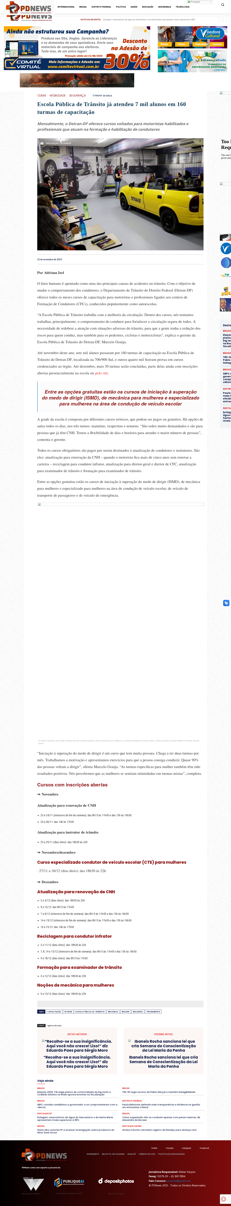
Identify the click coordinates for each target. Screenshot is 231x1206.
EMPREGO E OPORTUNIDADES (69, 1074)
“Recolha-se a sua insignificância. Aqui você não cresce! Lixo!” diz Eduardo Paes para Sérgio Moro (77, 1062)
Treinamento (153, 1012)
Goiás (85, 1077)
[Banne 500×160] (192, 61)
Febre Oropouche (60, 1077)
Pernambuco (71, 1082)
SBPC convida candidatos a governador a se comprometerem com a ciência (77, 1106)
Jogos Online (144, 1077)
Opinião (178, 1080)
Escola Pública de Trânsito (90, 1012)
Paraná (58, 1082)
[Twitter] (148, 1148)
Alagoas (73, 1065)
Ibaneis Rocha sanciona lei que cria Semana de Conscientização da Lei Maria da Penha (163, 1062)
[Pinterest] (193, 259)
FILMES (75, 1077)
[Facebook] (179, 259)
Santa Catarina (80, 1085)
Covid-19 (109, 1068)
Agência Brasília (54, 1025)
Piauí (83, 1082)
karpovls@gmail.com (178, 1181)
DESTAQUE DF (73, 1071)
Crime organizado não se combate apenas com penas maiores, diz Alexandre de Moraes (161, 1119)
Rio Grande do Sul (50, 1085)
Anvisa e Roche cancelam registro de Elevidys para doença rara (159, 1130)
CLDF (141, 1065)
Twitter (154, 1148)
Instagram (186, 1148)
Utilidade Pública (183, 1088)
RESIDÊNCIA (181, 1082)
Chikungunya (129, 1065)
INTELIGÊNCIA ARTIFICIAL (103, 1077)
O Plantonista (165, 1080)
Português (195, 2)
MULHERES (138, 1012)
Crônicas (139, 1068)
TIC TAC (156, 1088)
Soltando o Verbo (182, 1085)
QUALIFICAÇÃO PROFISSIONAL (157, 1082)
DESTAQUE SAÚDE (91, 1071)
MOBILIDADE (58, 95)
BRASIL (107, 1065)
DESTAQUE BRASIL (54, 1071)
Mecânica (113, 1012)
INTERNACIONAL (126, 1077)
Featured (183, 1074)
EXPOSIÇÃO (169, 1074)
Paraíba (48, 1082)
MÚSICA (151, 1080)
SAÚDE (120, 1085)
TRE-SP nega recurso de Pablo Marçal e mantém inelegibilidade (131, 19)
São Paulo (95, 1085)
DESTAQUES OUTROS (158, 1071)
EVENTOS (155, 1074)
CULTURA (151, 1068)
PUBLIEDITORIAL (132, 1082)
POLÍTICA (93, 1082)
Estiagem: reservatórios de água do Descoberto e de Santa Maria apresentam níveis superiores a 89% (75, 1119)
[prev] (220, 20)
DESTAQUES (108, 1071)
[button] (222, 4)
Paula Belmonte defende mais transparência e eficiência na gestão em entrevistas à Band (161, 1106)
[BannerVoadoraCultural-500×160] (192, 37)
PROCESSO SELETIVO (111, 1082)
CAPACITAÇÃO (54, 1012)
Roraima (66, 1085)
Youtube (169, 1148)
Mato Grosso (57, 1080)
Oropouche (191, 1080)
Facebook (204, 1148)
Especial (103, 1074)
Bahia (97, 1065)
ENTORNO (91, 1074)
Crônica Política (124, 1068)
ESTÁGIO (144, 1074)
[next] (225, 20)
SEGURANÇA (77, 95)
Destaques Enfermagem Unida (131, 1071)
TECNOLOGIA (142, 1088)
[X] (186, 259)
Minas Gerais (113, 1080)
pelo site (101, 372)
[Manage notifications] (223, 1199)
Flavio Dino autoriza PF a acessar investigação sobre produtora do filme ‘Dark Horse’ (75, 1131)
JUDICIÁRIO (159, 1077)
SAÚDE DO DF (149, 1085)
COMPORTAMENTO (169, 1065)
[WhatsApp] (200, 259)
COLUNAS (152, 1065)
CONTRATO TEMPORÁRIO (89, 1068)
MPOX (141, 1080)
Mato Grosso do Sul (76, 1080)
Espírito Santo (117, 1074)
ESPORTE (132, 1074)
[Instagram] (179, 1148)
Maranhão (187, 1077)
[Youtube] (163, 1148)
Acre (64, 1065)
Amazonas (86, 1065)
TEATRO (129, 1088)
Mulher (125, 1012)
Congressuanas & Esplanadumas (59, 1068)
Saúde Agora (133, 1085)
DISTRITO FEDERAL (180, 1071)
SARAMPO (109, 1085)
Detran (68, 1012)
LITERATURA (173, 1077)
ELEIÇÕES (47, 1074)
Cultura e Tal (164, 1068)
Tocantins (167, 1088)
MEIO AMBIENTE (96, 1080)
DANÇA (177, 1068)
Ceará (41, 95)
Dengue (188, 1068)
